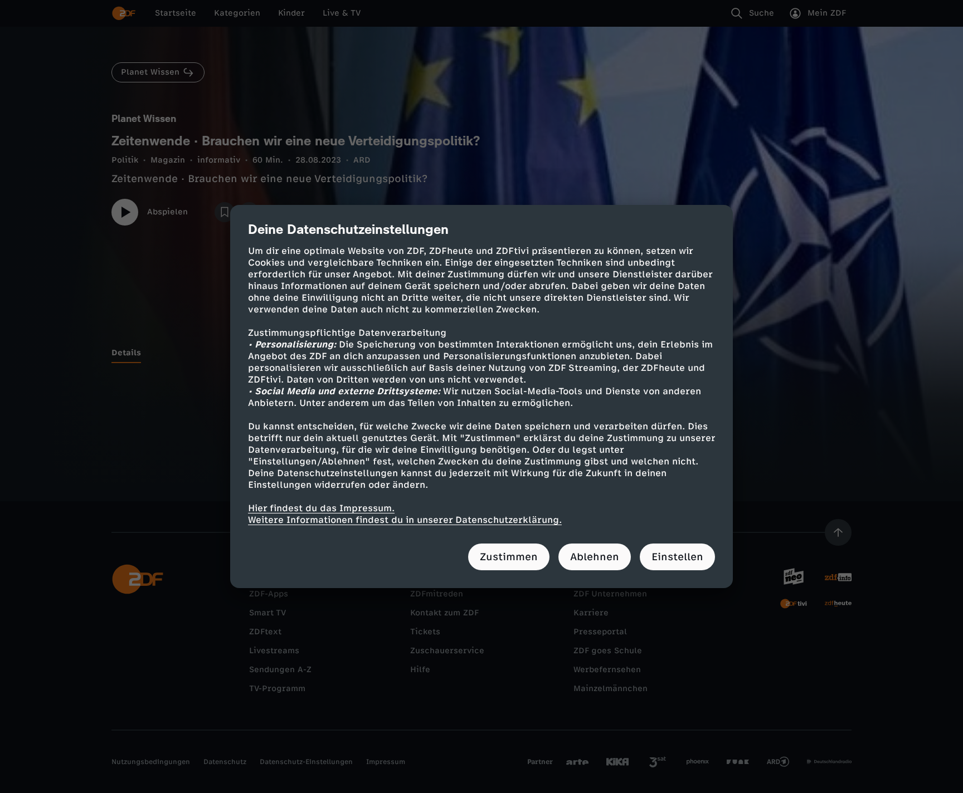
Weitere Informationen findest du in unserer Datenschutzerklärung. (405, 520)
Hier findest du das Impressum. (321, 508)
